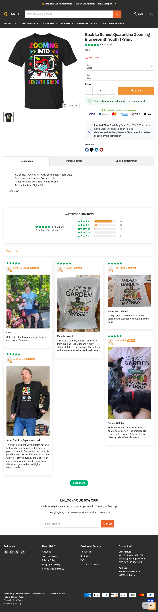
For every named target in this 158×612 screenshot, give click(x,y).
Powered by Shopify (12, 603)
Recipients (29, 23)
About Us (46, 552)
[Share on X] (92, 150)
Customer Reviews (113, 23)
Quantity (88, 84)
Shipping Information (126, 160)
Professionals (86, 23)
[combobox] (69, 14)
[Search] (117, 14)
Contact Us (85, 556)
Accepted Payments (90, 564)
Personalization (74, 160)
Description (27, 161)
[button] (92, 44)
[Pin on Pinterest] (101, 150)
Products (10, 23)
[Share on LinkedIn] (96, 150)
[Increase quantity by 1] (112, 91)
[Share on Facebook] (87, 150)
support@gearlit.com (135, 558)
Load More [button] (79, 482)
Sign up (107, 523)
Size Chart (14, 191)
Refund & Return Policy (53, 569)
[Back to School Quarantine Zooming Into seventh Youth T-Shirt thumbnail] (8, 117)
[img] (13, 263)
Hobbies (66, 23)
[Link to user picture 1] (28, 301)
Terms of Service (50, 556)
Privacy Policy (48, 560)
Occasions (48, 23)
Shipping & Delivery (51, 564)
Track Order (85, 552)
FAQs (82, 560)
